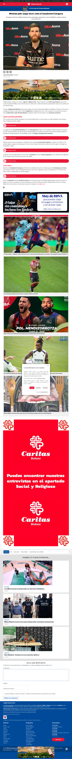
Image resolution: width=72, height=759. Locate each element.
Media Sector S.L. (44, 392)
